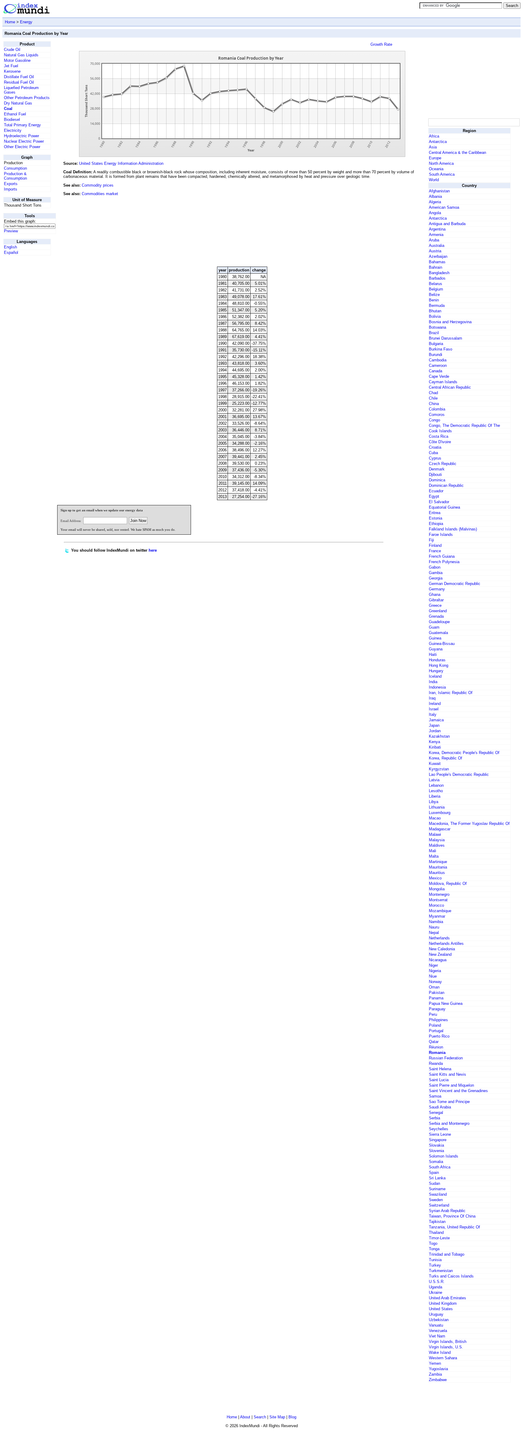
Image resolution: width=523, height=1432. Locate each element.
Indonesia (437, 687)
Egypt (434, 496)
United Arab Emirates (447, 1298)
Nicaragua (437, 960)
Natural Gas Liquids (21, 55)
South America (442, 174)
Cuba (433, 452)
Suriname (437, 1189)
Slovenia (436, 1150)
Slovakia (436, 1145)
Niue (433, 976)
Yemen (435, 1363)
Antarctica (438, 141)
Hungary (436, 671)
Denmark (437, 469)
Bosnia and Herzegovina (450, 322)
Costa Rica (438, 436)
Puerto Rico (439, 1036)
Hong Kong (438, 665)
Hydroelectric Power (21, 136)
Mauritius (437, 872)
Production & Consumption (15, 176)
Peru (433, 1014)
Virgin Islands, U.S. (446, 1347)
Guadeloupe (439, 622)
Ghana (434, 594)
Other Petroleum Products (27, 97)
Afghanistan (439, 191)
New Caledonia (442, 949)
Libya (433, 801)
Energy (26, 22)
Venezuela (438, 1330)
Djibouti (435, 474)
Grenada (436, 616)
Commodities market (100, 193)
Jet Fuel (11, 66)
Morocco (436, 905)
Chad (433, 392)
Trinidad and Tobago (446, 1254)
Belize (434, 294)
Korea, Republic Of (445, 758)
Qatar (434, 1041)
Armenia (436, 234)
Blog (292, 1417)
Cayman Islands (443, 382)
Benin (434, 300)
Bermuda (437, 305)
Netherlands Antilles (446, 943)
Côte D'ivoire (440, 442)
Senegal (436, 1112)
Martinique (438, 861)
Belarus (435, 283)
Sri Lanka (437, 1178)
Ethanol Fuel (15, 114)
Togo (433, 1243)
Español (11, 252)
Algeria (435, 202)
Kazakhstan (439, 736)
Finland (435, 545)
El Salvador (439, 502)
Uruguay (436, 1314)
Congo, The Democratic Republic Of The (464, 425)
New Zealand (440, 954)
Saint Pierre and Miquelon (451, 1085)
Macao (435, 818)
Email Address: (71, 521)
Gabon (434, 567)
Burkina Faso (440, 349)
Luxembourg (439, 812)
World (434, 180)
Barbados (437, 278)
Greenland (438, 611)
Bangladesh (439, 273)
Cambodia (437, 360)
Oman (434, 987)
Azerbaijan (438, 256)
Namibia (436, 921)
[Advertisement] (381, 221)
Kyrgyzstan (439, 769)
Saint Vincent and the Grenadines (458, 1090)
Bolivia (435, 316)
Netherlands (439, 938)
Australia (436, 245)
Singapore (437, 1140)
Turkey (435, 1265)
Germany (437, 589)
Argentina (437, 229)
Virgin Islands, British (447, 1341)
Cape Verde (439, 376)
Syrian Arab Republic (447, 1210)
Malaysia (437, 840)
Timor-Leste (439, 1238)
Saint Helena (440, 1069)
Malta (434, 856)
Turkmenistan (441, 1270)
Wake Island (440, 1352)
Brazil (434, 333)
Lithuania (437, 807)
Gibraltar (436, 600)
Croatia (435, 447)
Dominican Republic (446, 485)
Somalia (436, 1161)
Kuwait (435, 763)
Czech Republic (442, 463)
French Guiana (442, 556)
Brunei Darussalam (445, 338)
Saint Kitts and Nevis (447, 1074)
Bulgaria (436, 343)
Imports (10, 189)
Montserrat (438, 900)
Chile (433, 398)
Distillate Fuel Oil (19, 77)
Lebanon (436, 785)
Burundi (435, 354)
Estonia (435, 518)
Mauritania (438, 867)
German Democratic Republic (454, 583)
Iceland (435, 676)
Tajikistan (437, 1221)
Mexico (435, 878)
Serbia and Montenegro (449, 1123)
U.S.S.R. (437, 1281)
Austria (435, 251)
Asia (433, 147)
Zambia (435, 1374)
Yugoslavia (438, 1369)
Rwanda (436, 1063)
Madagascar (439, 829)
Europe (435, 158)
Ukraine (435, 1292)
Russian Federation (446, 1058)
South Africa (439, 1167)
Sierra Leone (440, 1134)
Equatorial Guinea (444, 507)
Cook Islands (440, 431)
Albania (435, 196)
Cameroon (438, 365)
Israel (434, 709)
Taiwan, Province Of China (452, 1216)
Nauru (434, 927)
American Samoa (444, 207)
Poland (435, 1025)
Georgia (435, 578)
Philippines (438, 1020)
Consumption (15, 168)
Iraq (432, 698)
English (10, 247)
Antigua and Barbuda (447, 223)
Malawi (435, 834)
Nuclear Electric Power (24, 141)
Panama (436, 998)
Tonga (434, 1249)
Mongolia (437, 889)
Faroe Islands (441, 534)
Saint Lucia (439, 1080)
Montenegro (439, 894)
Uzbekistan (439, 1319)
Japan (434, 725)
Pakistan (436, 992)
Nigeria (435, 971)
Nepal (434, 932)
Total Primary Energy (22, 125)
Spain (434, 1172)
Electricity (12, 130)
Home (10, 22)
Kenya (434, 741)
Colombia (437, 409)
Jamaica (436, 720)
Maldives (437, 845)
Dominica (437, 480)
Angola (435, 213)
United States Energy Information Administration (121, 163)
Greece (435, 605)
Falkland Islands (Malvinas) (453, 529)
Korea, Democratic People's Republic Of (464, 752)
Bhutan (435, 311)
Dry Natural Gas (18, 103)
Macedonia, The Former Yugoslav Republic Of (469, 823)
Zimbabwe (438, 1379)
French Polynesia (444, 562)
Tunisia (435, 1260)
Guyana (435, 649)
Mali (432, 851)
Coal (8, 108)
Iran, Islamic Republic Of (450, 692)
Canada (435, 371)
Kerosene (12, 71)
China (434, 403)
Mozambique (440, 911)
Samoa (435, 1096)
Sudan (434, 1183)
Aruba (434, 240)
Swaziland (438, 1194)
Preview (11, 231)
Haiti (433, 654)
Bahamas (437, 262)
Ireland (435, 703)
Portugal (436, 1030)
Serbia (434, 1118)
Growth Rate (381, 44)
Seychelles (438, 1129)
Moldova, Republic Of (448, 883)
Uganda (435, 1287)
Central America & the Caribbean (457, 152)
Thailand (436, 1232)
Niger (433, 965)
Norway (435, 981)
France (435, 551)
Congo (434, 420)
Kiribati (435, 747)
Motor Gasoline (17, 60)
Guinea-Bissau (442, 643)
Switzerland (439, 1205)
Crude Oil (12, 49)
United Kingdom (443, 1303)
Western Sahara (443, 1358)
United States (441, 1309)
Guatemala (438, 632)
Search (260, 1417)
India (433, 681)
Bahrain (435, 267)
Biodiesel (12, 119)
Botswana (437, 327)
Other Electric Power (22, 147)
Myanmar (437, 916)
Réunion (436, 1047)
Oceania (436, 169)
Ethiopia (436, 523)
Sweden (436, 1200)
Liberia (434, 796)
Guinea (435, 638)
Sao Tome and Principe (449, 1101)
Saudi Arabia (440, 1107)
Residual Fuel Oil (19, 82)
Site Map (277, 1417)
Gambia (435, 572)
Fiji (431, 540)
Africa (434, 136)
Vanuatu (436, 1325)
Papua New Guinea (445, 1003)
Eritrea (434, 512)
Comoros (437, 414)
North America (441, 163)
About (245, 1417)
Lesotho (436, 791)
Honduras (437, 660)
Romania (437, 1052)
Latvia (434, 780)
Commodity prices (97, 185)
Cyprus (435, 458)
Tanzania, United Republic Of (454, 1227)
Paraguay (437, 1009)
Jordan (435, 731)
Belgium (436, 289)
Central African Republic (450, 387)
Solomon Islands (443, 1156)
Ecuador (436, 491)
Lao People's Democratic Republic (459, 774)
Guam (434, 627)
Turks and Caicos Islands (451, 1276)
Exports (11, 183)
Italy (432, 714)
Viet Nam (437, 1336)
